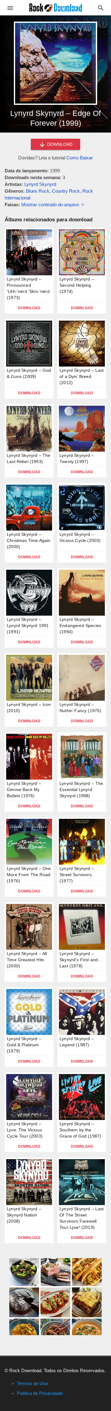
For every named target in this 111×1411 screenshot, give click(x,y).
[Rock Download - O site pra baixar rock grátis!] (55, 7)
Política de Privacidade (40, 1393)
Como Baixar (79, 157)
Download (29, 308)
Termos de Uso (32, 1383)
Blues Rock (37, 191)
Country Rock (66, 191)
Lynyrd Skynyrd (40, 184)
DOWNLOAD (59, 144)
